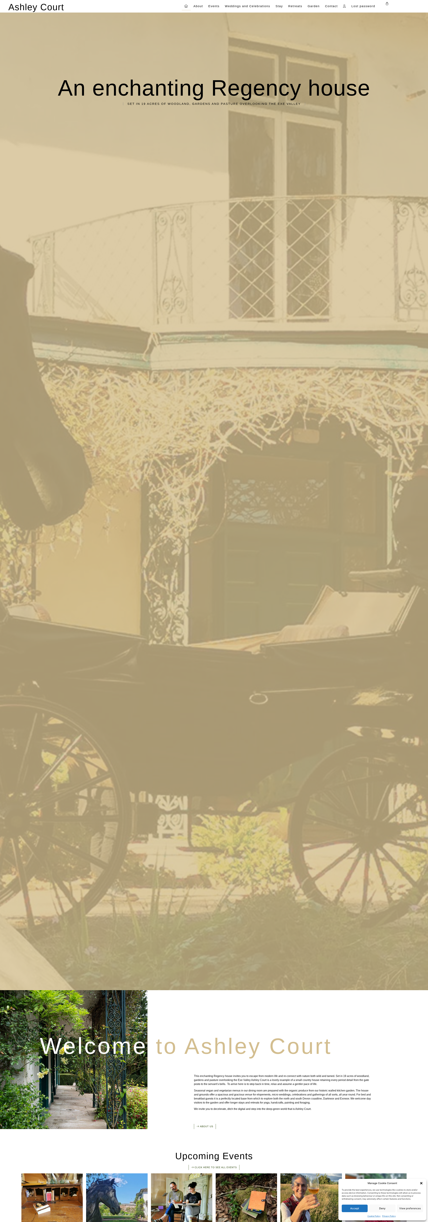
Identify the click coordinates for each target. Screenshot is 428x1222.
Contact (331, 6)
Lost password (363, 6)
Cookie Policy (374, 1216)
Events (214, 6)
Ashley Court (36, 7)
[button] (421, 1183)
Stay (279, 6)
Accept (354, 1208)
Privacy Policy (389, 1216)
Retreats (295, 6)
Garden (314, 6)
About (198, 6)
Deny (382, 1208)
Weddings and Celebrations (247, 6)
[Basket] (387, 3)
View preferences (410, 1208)
